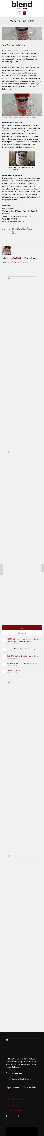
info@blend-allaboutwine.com (19, 1079)
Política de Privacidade (14, 1099)
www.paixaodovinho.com (15, 222)
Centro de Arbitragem (14, 1111)
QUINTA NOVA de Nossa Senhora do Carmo (22, 656)
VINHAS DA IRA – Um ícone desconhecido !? (22, 663)
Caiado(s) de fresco (13, 670)
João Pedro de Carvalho (16, 45)
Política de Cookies (13, 1105)
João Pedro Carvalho (22, 258)
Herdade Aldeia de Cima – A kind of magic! (21, 649)
